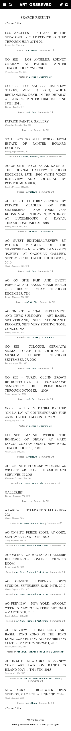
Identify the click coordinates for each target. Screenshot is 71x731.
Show (45, 546)
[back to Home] (35, 4)
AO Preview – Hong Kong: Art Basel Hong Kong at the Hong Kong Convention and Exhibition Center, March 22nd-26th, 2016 (35, 636)
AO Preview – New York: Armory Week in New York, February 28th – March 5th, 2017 (35, 607)
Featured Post (37, 523)
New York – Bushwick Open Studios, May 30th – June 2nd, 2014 (35, 692)
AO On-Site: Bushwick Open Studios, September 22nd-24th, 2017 (35, 583)
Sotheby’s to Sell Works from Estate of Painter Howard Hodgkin (35, 143)
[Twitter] (60, 4)
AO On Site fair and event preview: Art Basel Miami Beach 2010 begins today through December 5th (35, 286)
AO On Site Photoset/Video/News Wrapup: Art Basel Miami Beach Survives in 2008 (35, 470)
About (43, 725)
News (42, 157)
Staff (50, 725)
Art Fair (23, 678)
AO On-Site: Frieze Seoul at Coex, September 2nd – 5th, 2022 (35, 534)
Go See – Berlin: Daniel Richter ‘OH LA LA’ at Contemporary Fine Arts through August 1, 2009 (35, 412)
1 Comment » (45, 77)
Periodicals (37, 483)
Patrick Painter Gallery (27, 121)
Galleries (14, 492)
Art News (32, 50)
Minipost (34, 157)
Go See (32, 77)
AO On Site (32, 302)
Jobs (57, 725)
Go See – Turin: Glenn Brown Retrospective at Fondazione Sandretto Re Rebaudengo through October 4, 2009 (35, 383)
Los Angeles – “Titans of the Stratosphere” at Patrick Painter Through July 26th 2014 (35, 37)
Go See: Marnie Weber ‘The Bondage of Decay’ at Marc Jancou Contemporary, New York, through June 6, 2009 (35, 441)
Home (14, 725)
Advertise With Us (29, 725)
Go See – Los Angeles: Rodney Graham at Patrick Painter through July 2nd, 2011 (35, 63)
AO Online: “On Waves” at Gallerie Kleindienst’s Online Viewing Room (35, 558)
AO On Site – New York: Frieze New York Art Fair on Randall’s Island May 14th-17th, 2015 (35, 665)
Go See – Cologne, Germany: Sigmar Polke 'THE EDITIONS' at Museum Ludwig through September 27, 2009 (35, 353)
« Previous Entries (13, 22)
